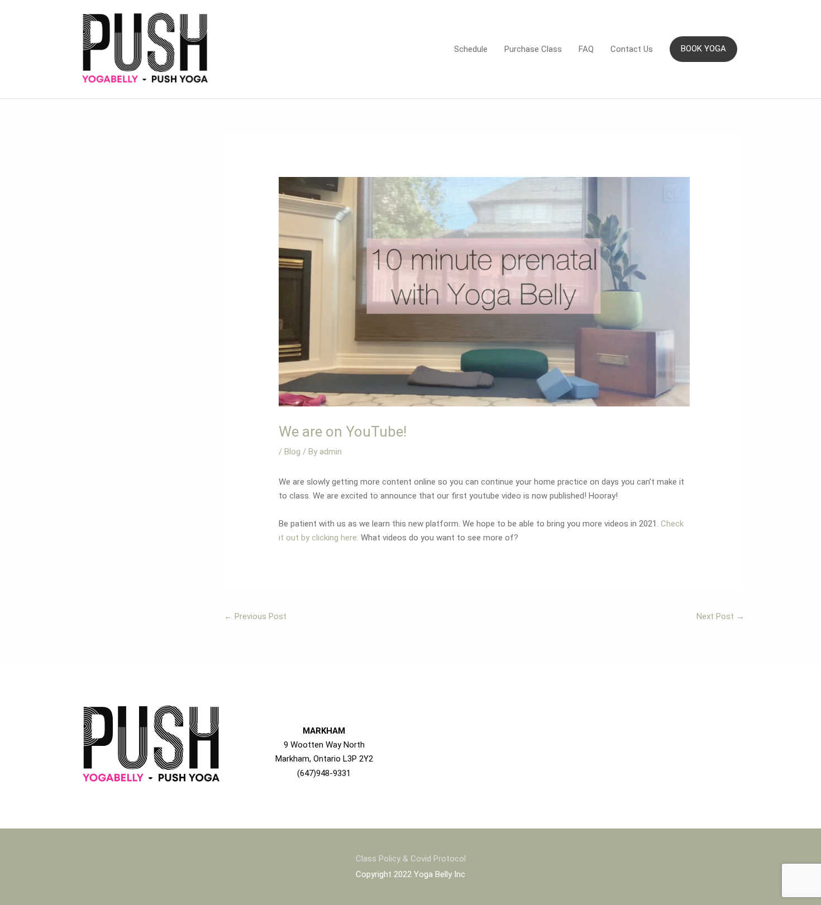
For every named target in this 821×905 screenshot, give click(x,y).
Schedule (471, 49)
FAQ (586, 49)
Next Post (720, 616)
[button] (703, 48)
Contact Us (631, 49)
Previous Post (255, 616)
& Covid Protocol (434, 859)
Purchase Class (533, 49)
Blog (292, 452)
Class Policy (379, 859)
